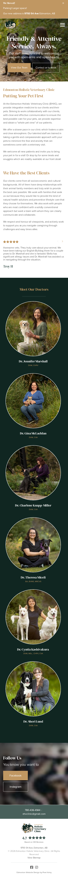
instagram (36, 866)
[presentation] (57, 241)
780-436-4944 (32, 810)
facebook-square (31, 866)
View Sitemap (34, 857)
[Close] (63, 3)
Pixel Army (47, 872)
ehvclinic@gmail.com (34, 814)
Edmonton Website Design (28, 872)
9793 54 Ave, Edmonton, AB (34, 847)
